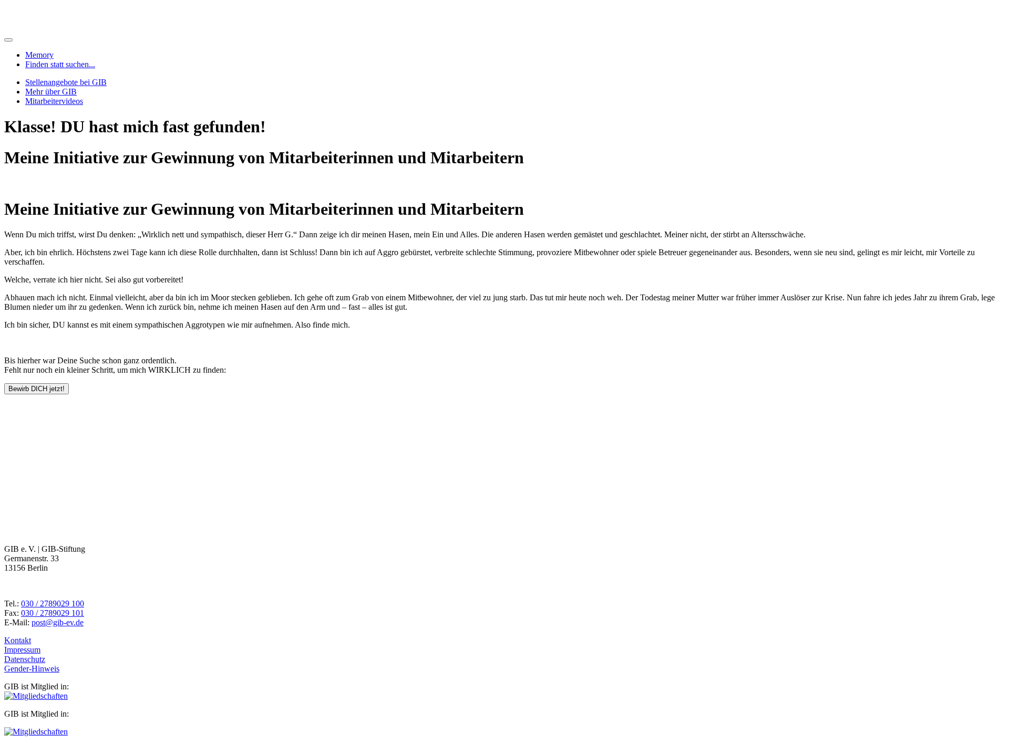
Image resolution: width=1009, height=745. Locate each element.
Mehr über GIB (51, 91)
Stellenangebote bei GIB (66, 82)
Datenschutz (24, 659)
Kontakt (17, 640)
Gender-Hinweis (31, 668)
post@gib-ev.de (58, 622)
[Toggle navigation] (8, 39)
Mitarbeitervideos (54, 101)
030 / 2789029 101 (52, 612)
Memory (39, 54)
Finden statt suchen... (60, 64)
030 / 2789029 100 (52, 603)
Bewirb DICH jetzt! (36, 389)
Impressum (22, 649)
